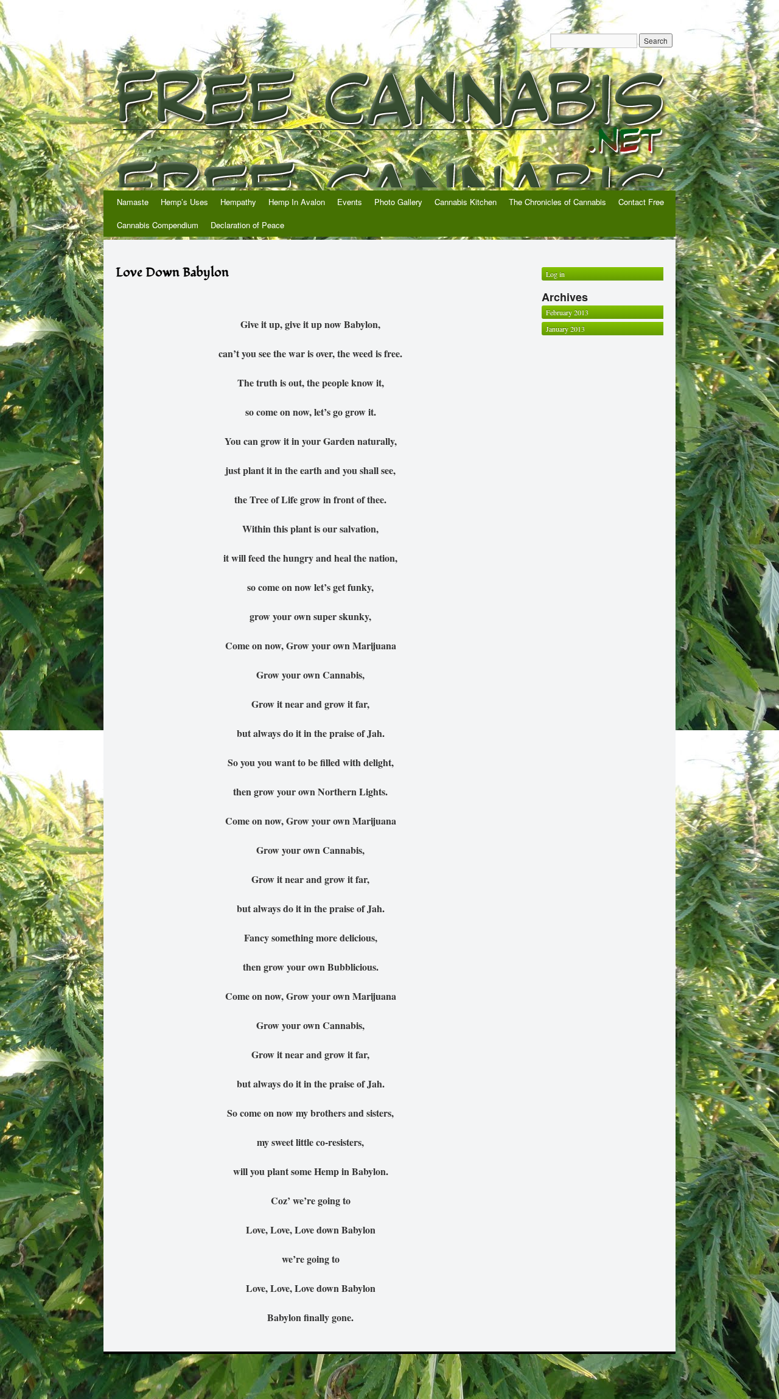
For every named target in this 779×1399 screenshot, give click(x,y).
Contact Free (641, 202)
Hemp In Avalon (296, 202)
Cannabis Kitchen (466, 202)
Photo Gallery (398, 202)
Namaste (132, 202)
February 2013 (567, 312)
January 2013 (565, 328)
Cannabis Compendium (157, 225)
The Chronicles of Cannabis (557, 202)
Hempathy (238, 202)
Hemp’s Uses (184, 202)
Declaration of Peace (247, 225)
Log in (555, 274)
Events (349, 202)
